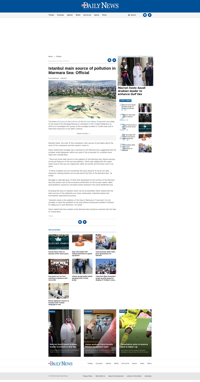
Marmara (87, 121)
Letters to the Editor (134, 376)
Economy (60, 15)
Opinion (70, 15)
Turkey (50, 216)
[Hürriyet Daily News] (100, 6)
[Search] (129, 15)
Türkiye (51, 15)
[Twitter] (150, 15)
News (50, 56)
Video (142, 363)
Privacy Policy (87, 376)
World (78, 15)
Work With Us (100, 376)
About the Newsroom (116, 376)
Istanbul (62, 121)
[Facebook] (145, 15)
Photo (104, 15)
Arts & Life (87, 15)
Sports (96, 15)
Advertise (148, 376)
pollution (74, 121)
